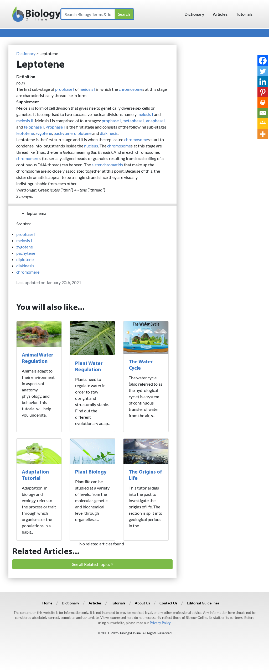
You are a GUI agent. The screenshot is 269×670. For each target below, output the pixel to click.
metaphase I (133, 120)
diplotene (82, 133)
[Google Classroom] (262, 123)
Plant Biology (90, 472)
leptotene (25, 133)
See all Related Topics (91, 564)
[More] (262, 134)
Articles (220, 14)
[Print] (262, 102)
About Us (142, 603)
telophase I (34, 126)
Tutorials (244, 14)
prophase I (64, 89)
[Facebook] (262, 60)
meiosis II (24, 120)
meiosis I (87, 89)
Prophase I (55, 126)
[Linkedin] (262, 81)
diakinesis (109, 133)
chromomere (27, 158)
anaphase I (155, 120)
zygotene (43, 133)
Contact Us (168, 603)
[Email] (262, 113)
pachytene (63, 133)
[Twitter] (262, 71)
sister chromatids (107, 164)
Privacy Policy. (160, 623)
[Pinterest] (262, 92)
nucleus (91, 145)
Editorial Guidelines (203, 603)
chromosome (130, 89)
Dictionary (194, 14)
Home (47, 603)
